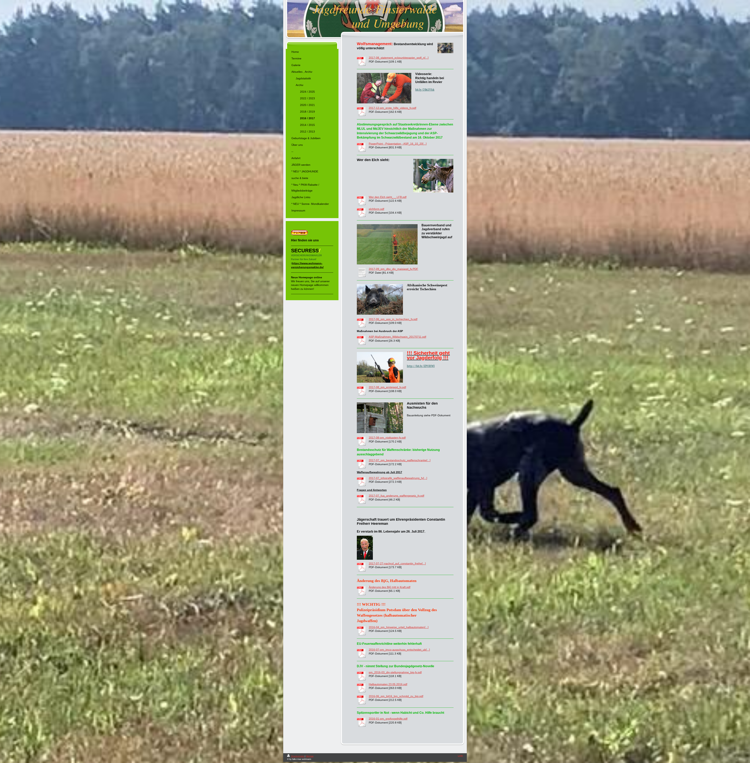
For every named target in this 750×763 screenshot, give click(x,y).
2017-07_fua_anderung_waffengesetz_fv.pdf (396, 495)
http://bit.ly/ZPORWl (421, 366)
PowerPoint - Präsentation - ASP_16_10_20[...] (398, 143)
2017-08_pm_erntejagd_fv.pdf (387, 387)
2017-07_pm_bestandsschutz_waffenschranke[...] (399, 460)
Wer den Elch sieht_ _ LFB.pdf (387, 197)
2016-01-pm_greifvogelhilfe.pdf (388, 718)
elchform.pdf (376, 208)
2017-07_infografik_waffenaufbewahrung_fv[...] (398, 478)
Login (460, 755)
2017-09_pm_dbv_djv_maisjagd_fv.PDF (393, 268)
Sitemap (309, 756)
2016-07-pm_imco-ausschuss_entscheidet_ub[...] (399, 649)
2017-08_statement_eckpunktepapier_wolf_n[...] (399, 57)
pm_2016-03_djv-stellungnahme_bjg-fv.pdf (395, 672)
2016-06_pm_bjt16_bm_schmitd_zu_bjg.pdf (396, 696)
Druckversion (298, 756)
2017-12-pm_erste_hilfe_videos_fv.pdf (392, 107)
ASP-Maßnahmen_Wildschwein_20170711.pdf (397, 336)
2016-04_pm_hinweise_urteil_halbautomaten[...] (399, 627)
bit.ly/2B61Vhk (424, 89)
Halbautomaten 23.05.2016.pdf (388, 684)
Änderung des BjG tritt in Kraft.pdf (389, 587)
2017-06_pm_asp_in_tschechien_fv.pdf (393, 319)
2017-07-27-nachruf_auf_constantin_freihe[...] (397, 563)
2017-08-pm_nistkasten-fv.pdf (387, 437)
